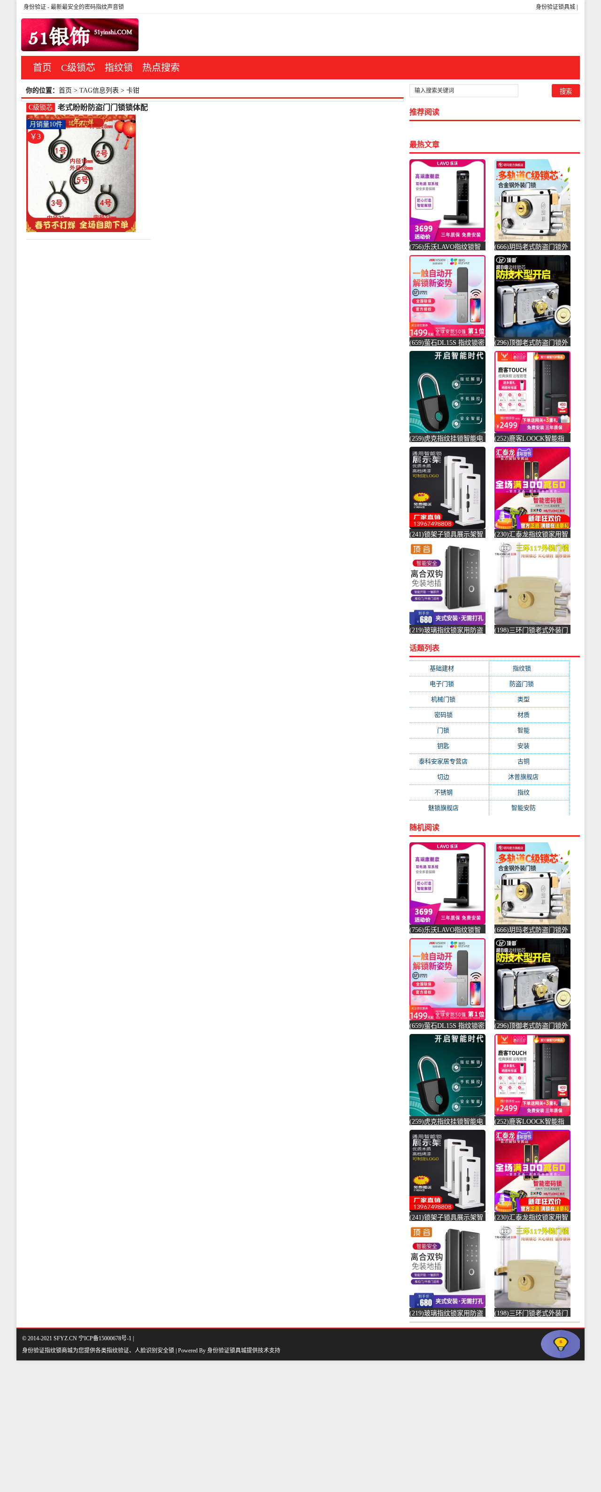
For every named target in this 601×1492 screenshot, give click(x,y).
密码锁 (449, 714)
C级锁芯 (78, 67)
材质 (529, 714)
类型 (529, 699)
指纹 (529, 792)
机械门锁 (449, 699)
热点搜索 (161, 67)
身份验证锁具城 (555, 7)
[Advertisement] (281, 1426)
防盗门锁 (529, 683)
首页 (42, 67)
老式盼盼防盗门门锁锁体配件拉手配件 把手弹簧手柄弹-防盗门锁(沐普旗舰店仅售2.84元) (103, 107)
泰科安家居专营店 (449, 761)
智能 (529, 730)
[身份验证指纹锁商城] (80, 34)
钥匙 (449, 745)
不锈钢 (449, 792)
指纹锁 (119, 67)
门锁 (449, 730)
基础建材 (449, 668)
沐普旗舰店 (529, 776)
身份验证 (34, 7)
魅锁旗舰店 (449, 807)
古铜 (529, 761)
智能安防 (529, 807)
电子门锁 (449, 683)
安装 (529, 745)
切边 (449, 776)
